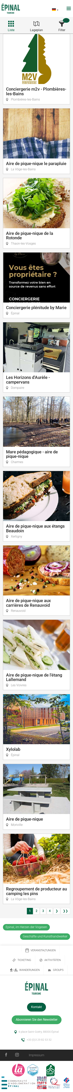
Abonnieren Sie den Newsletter (36, 1019)
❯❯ (65, 911)
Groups (58, 970)
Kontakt (36, 1007)
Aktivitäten (52, 960)
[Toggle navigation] (69, 8)
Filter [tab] (61, 30)
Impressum (36, 1055)
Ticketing (24, 960)
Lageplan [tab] (36, 30)
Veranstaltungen (43, 950)
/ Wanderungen (26, 970)
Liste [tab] (11, 30)
